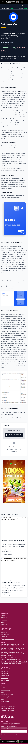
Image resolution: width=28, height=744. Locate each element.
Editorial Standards (6, 703)
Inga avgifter (4, 673)
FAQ (2, 685)
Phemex (4, 624)
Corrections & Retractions (8, 706)
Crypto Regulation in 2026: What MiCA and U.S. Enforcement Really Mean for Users (14, 662)
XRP (7, 58)
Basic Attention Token (14, 56)
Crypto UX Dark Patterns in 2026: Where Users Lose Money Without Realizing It (12, 645)
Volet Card (5, 636)
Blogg (2, 692)
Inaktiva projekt (5, 697)
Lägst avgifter (4, 671)
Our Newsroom (5, 701)
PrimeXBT (5, 617)
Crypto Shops (5, 680)
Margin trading (5, 675)
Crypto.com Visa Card (8, 639)
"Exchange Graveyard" (7, 694)
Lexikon (3, 687)
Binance (4, 620)
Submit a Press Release (7, 710)
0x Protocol (4, 56)
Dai (5, 58)
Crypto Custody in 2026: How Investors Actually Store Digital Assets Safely (12, 658)
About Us (3, 699)
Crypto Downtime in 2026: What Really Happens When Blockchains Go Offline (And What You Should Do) (13, 653)
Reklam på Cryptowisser (7, 708)
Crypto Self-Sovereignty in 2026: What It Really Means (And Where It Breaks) (12, 649)
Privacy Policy (13, 734)
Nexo (3, 622)
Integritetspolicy (5, 690)
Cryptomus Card (6, 629)
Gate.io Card (5, 634)
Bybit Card (5, 632)
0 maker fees (4, 678)
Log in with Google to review (15, 435)
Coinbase (20, 91)
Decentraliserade (5, 668)
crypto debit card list (10, 420)
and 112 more (12, 58)
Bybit (3, 615)
